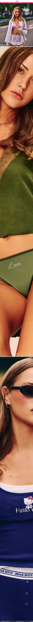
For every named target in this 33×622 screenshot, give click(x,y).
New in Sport (9, 621)
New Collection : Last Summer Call (22, 621)
